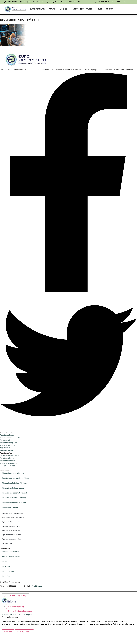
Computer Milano (9, 571)
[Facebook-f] (68, 291)
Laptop (5, 561)
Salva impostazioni (24, 632)
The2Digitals (37, 586)
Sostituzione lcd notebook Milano (15, 478)
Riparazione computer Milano (14, 503)
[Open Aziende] (68, 9)
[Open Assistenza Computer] (93, 9)
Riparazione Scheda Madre (13, 488)
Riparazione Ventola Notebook (14, 498)
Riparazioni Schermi (10, 508)
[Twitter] (68, 429)
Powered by (18, 614)
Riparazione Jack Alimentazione (15, 473)
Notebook (6, 566)
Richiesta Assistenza (10, 552)
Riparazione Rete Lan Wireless (14, 483)
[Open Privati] (56, 9)
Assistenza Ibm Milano (11, 556)
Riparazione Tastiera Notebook (14, 493)
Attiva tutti (8, 632)
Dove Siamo (7, 576)
